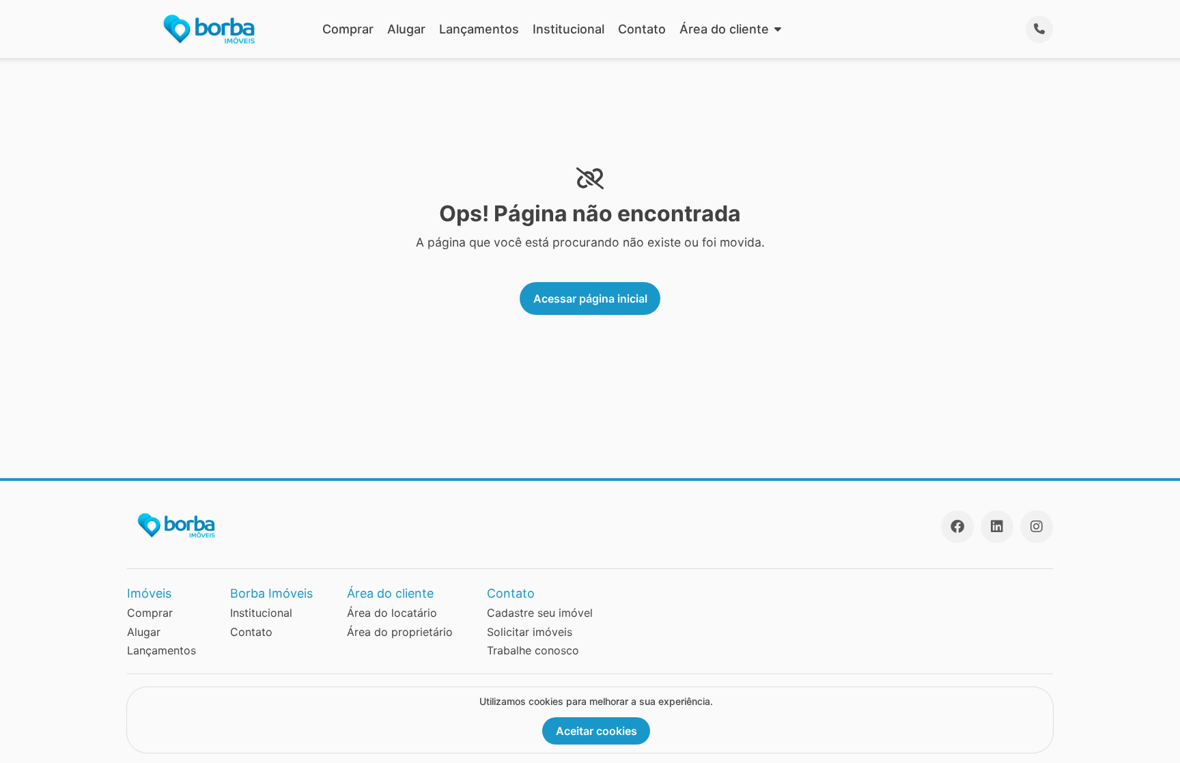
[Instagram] (1036, 526)
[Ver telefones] (1039, 29)
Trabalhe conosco (533, 650)
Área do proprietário (400, 632)
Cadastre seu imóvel (540, 613)
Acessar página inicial (590, 298)
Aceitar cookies (596, 731)
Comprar (348, 29)
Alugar (406, 29)
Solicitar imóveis (529, 632)
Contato (642, 29)
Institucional (568, 29)
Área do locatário (392, 613)
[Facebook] (957, 526)
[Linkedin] (997, 526)
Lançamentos (479, 29)
